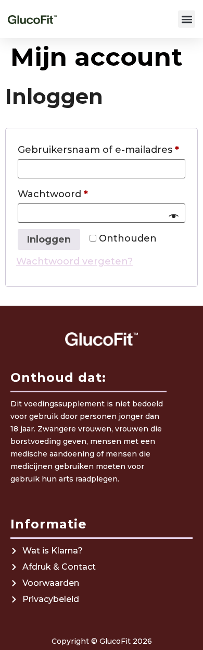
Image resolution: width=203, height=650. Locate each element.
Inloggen (49, 239)
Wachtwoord (69, 192)
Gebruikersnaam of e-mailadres (101, 147)
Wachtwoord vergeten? (74, 261)
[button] (186, 19)
